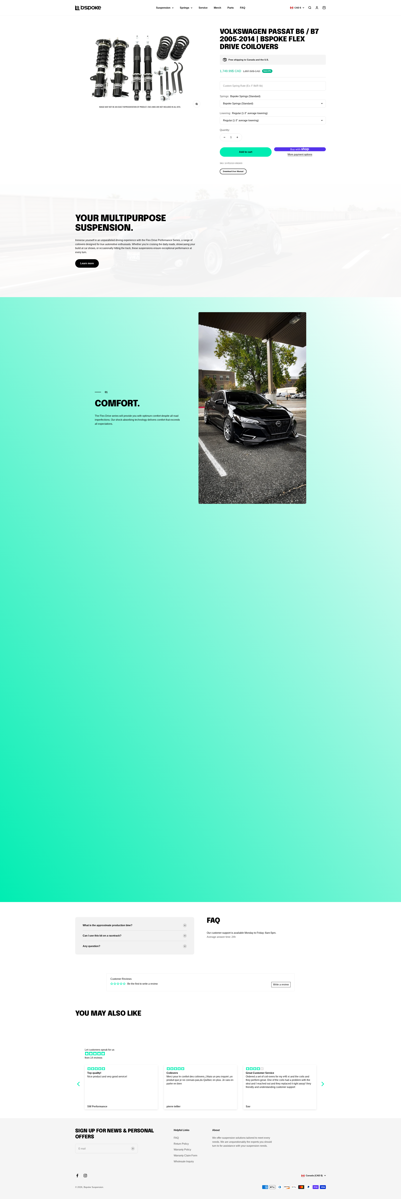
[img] (202, 1054)
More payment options (300, 154)
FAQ (242, 7)
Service (203, 7)
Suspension (163, 7)
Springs (184, 7)
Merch (217, 7)
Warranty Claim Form (185, 1155)
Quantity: (225, 130)
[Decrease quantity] (224, 137)
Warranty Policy (182, 1149)
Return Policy (181, 1143)
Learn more (87, 263)
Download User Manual (233, 171)
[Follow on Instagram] (85, 1175)
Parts (230, 7)
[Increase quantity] (237, 137)
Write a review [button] (281, 984)
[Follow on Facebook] (77, 1175)
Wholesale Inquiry (184, 1161)
